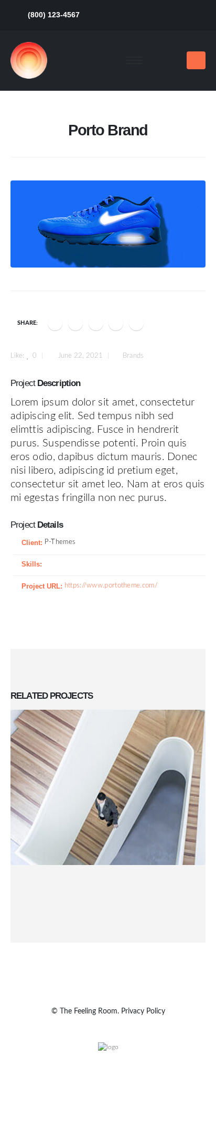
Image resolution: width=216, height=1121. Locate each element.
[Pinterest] (158, 15)
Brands (133, 356)
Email (136, 323)
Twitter (75, 323)
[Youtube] (177, 15)
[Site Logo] (28, 60)
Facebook (55, 323)
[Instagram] (197, 15)
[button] (168, 60)
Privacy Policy (143, 1011)
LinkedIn (96, 323)
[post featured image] (108, 787)
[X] (138, 15)
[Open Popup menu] (134, 60)
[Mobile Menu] (196, 60)
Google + (116, 323)
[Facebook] (119, 15)
